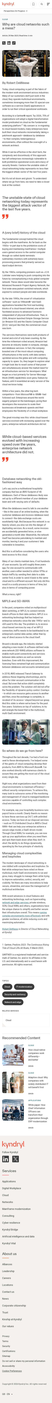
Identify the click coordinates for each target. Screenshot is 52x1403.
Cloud (5, 19)
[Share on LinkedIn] (9, 43)
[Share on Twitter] (4, 43)
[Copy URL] (14, 43)
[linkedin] (5, 1159)
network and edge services (15, 902)
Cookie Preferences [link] (12, 1371)
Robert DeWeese (17, 82)
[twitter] (15, 1159)
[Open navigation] (48, 4)
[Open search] (42, 4)
